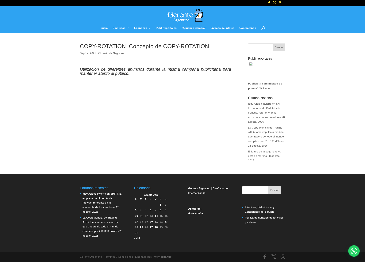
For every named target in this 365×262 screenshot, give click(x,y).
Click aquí (265, 88)
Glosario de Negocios (111, 53)
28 (156, 227)
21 (156, 221)
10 (136, 215)
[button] (354, 251)
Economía (140, 28)
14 (156, 215)
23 (166, 221)
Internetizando (197, 192)
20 (151, 221)
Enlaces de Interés (222, 28)
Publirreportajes (166, 28)
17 (136, 221)
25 (141, 227)
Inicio (104, 28)
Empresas (119, 28)
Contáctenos (247, 28)
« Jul (137, 237)
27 (151, 227)
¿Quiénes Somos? (194, 28)
